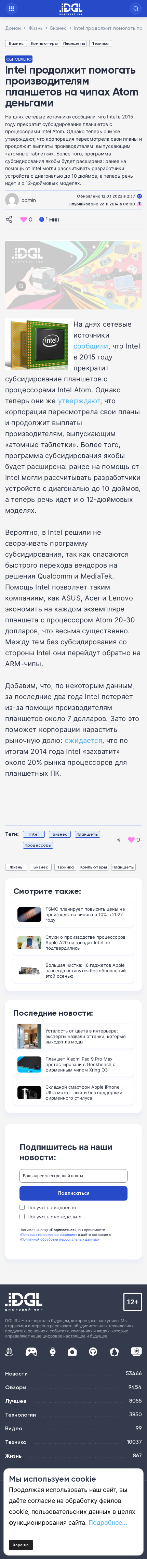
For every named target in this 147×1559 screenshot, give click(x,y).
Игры (31, 1351)
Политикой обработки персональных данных (59, 1239)
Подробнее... (108, 1522)
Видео (13, 1428)
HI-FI (93, 1351)
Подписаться (73, 1193)
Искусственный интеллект (9, 1351)
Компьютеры (44, 43)
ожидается (83, 740)
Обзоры (15, 1387)
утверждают (79, 400)
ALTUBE (136, 1351)
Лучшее (16, 1400)
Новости (16, 1373)
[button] (136, 8)
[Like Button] (23, 219)
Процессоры (38, 845)
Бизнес (16, 43)
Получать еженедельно (55, 1216)
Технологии (20, 1414)
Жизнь (16, 867)
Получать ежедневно (52, 1207)
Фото (72, 1351)
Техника (100, 43)
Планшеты (74, 43)
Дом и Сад (114, 1351)
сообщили (91, 346)
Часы (53, 1351)
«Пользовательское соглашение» (48, 1234)
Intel (34, 834)
